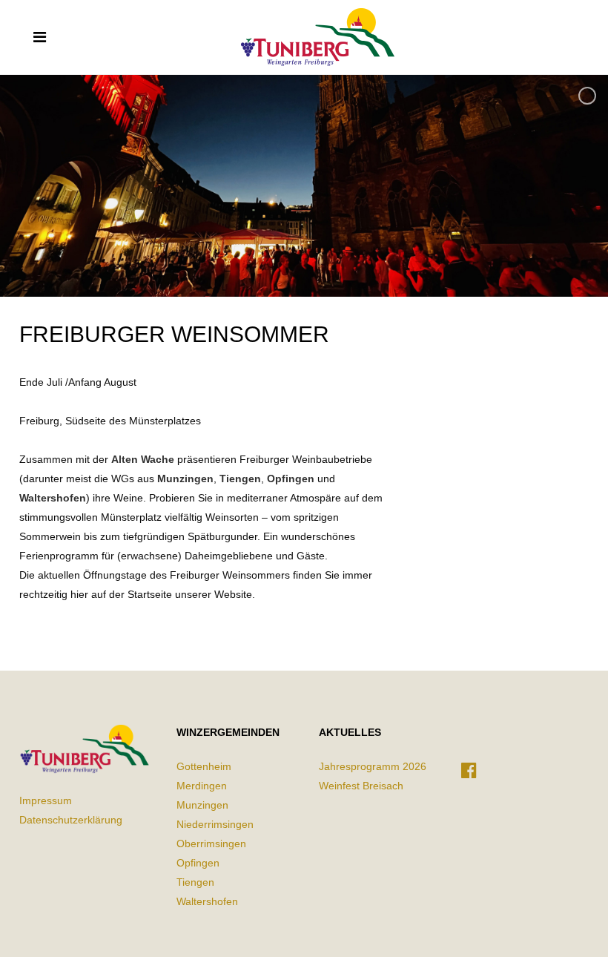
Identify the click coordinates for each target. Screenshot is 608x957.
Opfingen (290, 478)
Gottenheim (203, 766)
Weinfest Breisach (361, 786)
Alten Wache (142, 459)
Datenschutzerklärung (70, 820)
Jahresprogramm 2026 (372, 766)
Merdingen (201, 786)
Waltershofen (52, 498)
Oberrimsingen (211, 843)
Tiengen (240, 478)
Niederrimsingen (215, 824)
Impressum (45, 800)
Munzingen (185, 478)
